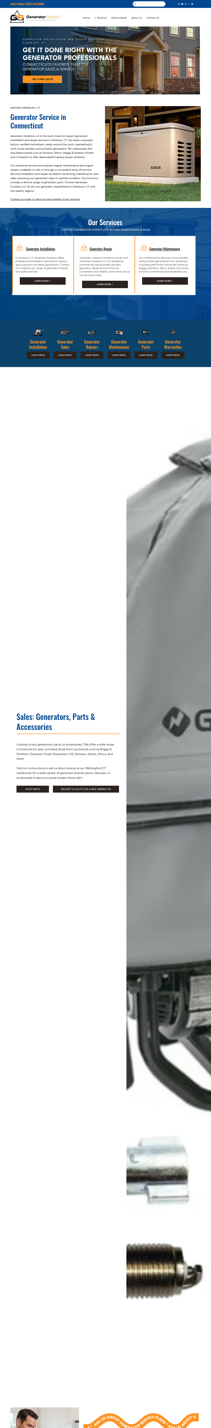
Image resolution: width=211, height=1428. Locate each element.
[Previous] (16, 60)
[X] (189, 4)
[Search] (149, 4)
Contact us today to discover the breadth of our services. (45, 199)
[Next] (193, 60)
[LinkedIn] (179, 4)
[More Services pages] (95, 18)
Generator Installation (40, 248)
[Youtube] (192, 4)
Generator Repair (101, 248)
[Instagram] (186, 4)
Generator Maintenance (164, 248)
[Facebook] (182, 4)
